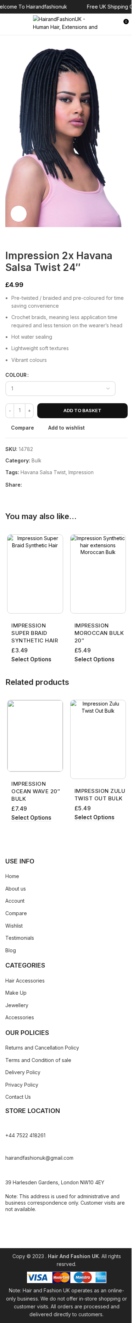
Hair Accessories (25, 981)
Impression (81, 472)
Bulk (36, 460)
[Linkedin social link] (52, 484)
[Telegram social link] (60, 484)
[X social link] (35, 484)
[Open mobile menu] (8, 24)
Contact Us (18, 1097)
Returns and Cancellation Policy (42, 1048)
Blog (10, 950)
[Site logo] (66, 24)
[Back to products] (18, 238)
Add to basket (82, 410)
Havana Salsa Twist (43, 472)
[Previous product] (9, 238)
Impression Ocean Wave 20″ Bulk (35, 791)
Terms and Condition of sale (38, 1060)
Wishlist (14, 926)
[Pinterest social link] (43, 484)
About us (15, 889)
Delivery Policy (22, 1072)
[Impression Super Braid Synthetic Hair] (35, 574)
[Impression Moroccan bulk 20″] (98, 574)
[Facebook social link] (26, 484)
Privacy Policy (21, 1085)
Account (14, 901)
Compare (16, 913)
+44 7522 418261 (25, 1135)
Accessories (19, 1017)
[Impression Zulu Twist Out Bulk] (98, 739)
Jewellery (16, 1005)
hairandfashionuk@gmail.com (39, 1158)
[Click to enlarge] (19, 214)
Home (12, 876)
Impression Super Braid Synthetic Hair (34, 633)
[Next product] (26, 238)
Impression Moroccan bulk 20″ (99, 633)
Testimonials (19, 938)
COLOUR (16, 375)
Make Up (16, 993)
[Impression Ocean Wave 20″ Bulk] (35, 735)
